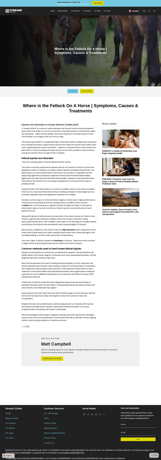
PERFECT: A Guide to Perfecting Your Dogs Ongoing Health (119, 152)
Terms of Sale (50, 423)
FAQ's (46, 418)
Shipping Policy (50, 428)
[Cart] (154, 11)
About (8, 413)
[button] (52, 11)
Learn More (98, 3)
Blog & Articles (11, 418)
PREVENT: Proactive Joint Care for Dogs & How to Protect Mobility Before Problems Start (120, 181)
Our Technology (51, 413)
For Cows (9, 438)
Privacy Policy (50, 438)
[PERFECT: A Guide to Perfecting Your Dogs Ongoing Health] (120, 139)
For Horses (10, 428)
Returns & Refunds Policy (54, 433)
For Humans (10, 423)
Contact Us (49, 443)
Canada (135, 11)
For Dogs (9, 433)
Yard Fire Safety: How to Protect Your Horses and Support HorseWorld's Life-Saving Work (120, 212)
